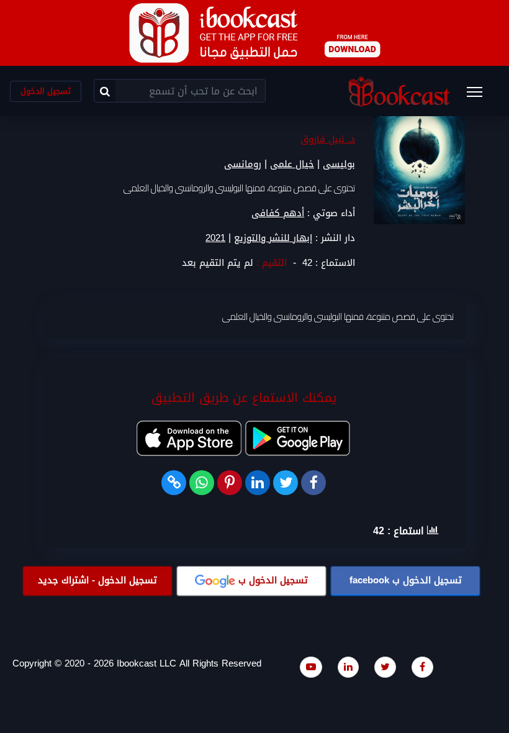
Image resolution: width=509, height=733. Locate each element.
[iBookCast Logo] (399, 91)
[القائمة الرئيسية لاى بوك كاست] (480, 95)
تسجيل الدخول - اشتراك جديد (97, 580)
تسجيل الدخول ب (405, 580)
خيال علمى (292, 164)
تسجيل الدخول (45, 91)
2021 (215, 238)
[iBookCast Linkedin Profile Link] (348, 666)
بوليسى (339, 164)
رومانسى (242, 164)
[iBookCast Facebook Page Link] (422, 666)
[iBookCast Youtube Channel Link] (311, 666)
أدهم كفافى (277, 213)
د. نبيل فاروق (327, 139)
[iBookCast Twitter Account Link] (385, 666)
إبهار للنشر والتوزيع (273, 238)
